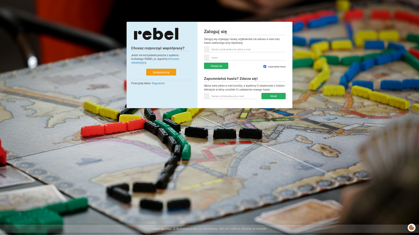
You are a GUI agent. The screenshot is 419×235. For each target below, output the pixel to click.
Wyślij (273, 96)
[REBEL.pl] (156, 33)
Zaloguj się (216, 65)
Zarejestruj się (161, 72)
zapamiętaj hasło (277, 66)
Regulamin (158, 83)
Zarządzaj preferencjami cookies (411, 226)
